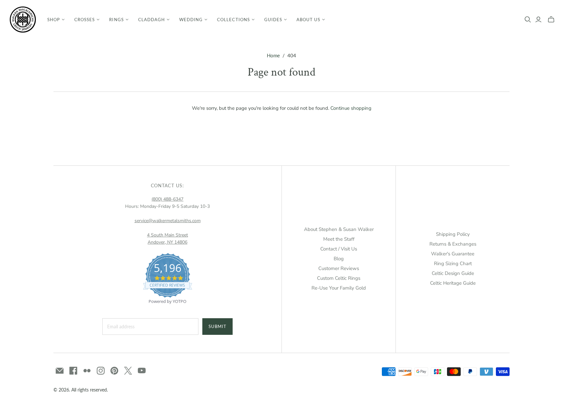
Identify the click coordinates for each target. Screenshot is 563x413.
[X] (128, 371)
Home (273, 55)
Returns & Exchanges (452, 244)
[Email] (60, 371)
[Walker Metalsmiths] (23, 20)
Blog (339, 258)
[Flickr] (87, 371)
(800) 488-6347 (167, 199)
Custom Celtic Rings (338, 278)
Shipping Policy (453, 234)
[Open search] (528, 19)
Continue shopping (350, 108)
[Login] (538, 19)
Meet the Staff (338, 239)
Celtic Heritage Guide (453, 283)
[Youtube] (142, 371)
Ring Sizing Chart (453, 263)
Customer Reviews (338, 268)
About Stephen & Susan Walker (339, 229)
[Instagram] (101, 371)
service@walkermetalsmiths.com (168, 221)
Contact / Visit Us (338, 249)
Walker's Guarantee (452, 253)
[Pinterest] (114, 371)
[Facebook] (73, 371)
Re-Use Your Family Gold (338, 288)
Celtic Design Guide (453, 273)
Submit (217, 326)
